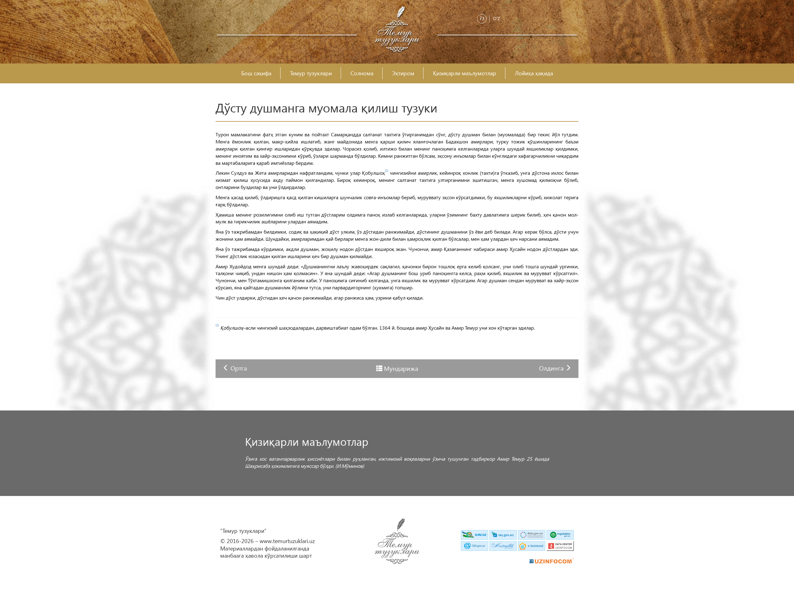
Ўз (482, 18)
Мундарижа (401, 368)
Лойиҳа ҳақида (534, 73)
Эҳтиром (403, 73)
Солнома (361, 73)
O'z (496, 18)
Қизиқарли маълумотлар (464, 73)
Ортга (238, 367)
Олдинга (552, 367)
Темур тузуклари (311, 73)
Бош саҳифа (256, 73)
